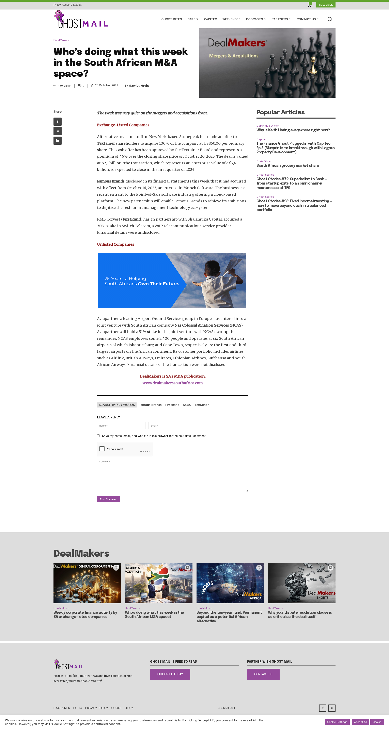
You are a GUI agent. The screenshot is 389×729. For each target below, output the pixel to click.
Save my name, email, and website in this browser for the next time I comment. (154, 435)
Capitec (261, 139)
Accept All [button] (360, 722)
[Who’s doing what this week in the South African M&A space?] (158, 583)
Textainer (201, 405)
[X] (57, 131)
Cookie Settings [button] (337, 722)
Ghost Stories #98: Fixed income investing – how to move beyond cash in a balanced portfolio (294, 205)
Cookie (377, 722)
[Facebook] (57, 122)
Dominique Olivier (267, 125)
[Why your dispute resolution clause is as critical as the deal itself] (302, 583)
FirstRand (172, 405)
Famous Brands (150, 405)
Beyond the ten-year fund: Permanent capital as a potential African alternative (229, 617)
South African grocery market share (287, 166)
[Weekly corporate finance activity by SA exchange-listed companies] (87, 583)
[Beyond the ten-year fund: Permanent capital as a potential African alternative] (230, 583)
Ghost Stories (265, 174)
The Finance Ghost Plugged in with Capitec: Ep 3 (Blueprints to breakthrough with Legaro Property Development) (295, 148)
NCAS (187, 405)
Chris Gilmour (265, 161)
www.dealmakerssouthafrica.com (173, 383)
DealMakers (61, 40)
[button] (330, 19)
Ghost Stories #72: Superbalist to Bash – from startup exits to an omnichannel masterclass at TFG (291, 183)
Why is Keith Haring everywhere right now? (293, 130)
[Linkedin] (57, 141)
